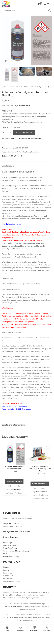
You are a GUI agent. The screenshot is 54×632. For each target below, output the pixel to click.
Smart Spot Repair (10, 548)
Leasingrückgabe (9, 545)
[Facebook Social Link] (9, 156)
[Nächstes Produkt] (51, 87)
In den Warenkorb (24, 132)
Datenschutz (8, 576)
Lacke (10, 87)
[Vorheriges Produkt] (46, 87)
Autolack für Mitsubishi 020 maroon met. (14, 467)
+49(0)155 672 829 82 (11, 524)
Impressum (7, 578)
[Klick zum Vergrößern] (6, 60)
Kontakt (6, 570)
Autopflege (7, 543)
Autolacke (18, 87)
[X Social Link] (12, 156)
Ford (26, 87)
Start (4, 87)
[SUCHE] (49, 10)
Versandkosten (24, 106)
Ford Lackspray (35, 87)
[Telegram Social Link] (21, 156)
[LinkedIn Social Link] (18, 156)
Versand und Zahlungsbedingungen (17, 551)
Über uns (6, 567)
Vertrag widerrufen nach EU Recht (16, 532)
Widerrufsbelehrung (11, 556)
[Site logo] (6, 3)
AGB (5, 554)
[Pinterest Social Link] (15, 156)
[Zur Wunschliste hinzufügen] (21, 446)
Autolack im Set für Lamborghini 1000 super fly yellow (40, 468)
